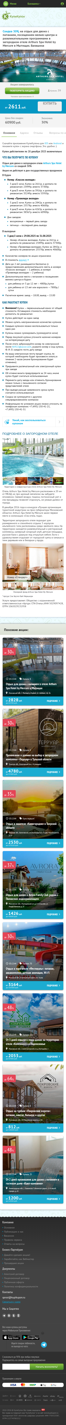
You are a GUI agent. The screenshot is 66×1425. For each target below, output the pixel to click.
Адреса (24, 133)
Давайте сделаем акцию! (17, 1254)
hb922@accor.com (21, 346)
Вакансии (9, 1235)
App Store (11, 1337)
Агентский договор (14, 1274)
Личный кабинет (62, 3)
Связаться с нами (11, 1301)
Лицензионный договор (17, 1278)
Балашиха (33, 3)
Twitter (14, 1315)
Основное (9, 133)
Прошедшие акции (14, 1263)
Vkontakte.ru (9, 1315)
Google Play (31, 1337)
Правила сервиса (13, 1239)
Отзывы (38, 133)
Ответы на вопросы (14, 1243)
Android (57, 143)
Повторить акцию (22, 90)
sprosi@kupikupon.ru (13, 1297)
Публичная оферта (14, 1282)
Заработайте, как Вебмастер (19, 1259)
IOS (47, 143)
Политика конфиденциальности (21, 1286)
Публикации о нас (13, 1231)
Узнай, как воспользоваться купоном (29, 421)
